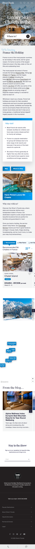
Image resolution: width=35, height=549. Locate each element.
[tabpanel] (17, 269)
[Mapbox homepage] (4, 382)
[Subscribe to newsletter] (28, 458)
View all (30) (27, 248)
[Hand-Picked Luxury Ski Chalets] (17, 187)
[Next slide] (31, 262)
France (16, 13)
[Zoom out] (33, 381)
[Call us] (9, 546)
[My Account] (28, 3)
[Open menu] (32, 3)
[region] (17, 357)
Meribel (11, 273)
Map (6, 168)
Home (9, 13)
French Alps (24, 13)
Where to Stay (18, 168)
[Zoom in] (33, 378)
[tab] (9, 243)
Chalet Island (11, 276)
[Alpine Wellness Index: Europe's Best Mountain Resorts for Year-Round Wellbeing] (17, 411)
